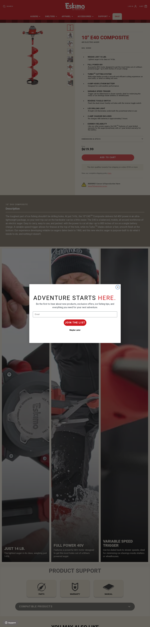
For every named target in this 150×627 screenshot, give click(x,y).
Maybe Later (75, 330)
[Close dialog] (118, 287)
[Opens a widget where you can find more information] (10, 623)
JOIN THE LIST (75, 322)
